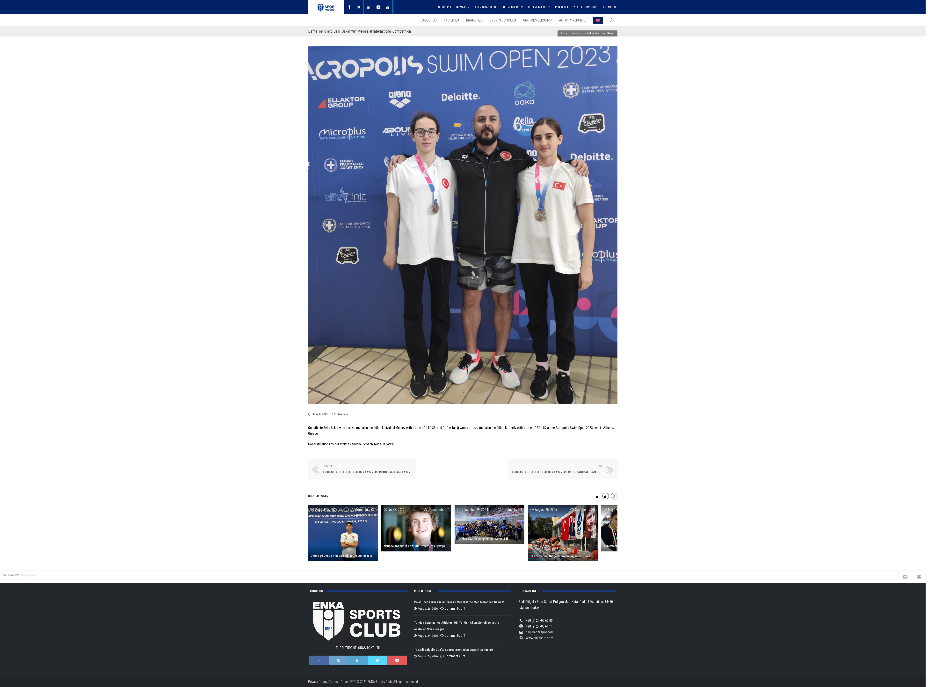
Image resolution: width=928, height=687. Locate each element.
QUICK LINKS (445, 7)
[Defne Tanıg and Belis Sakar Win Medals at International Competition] (462, 225)
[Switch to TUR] (598, 20)
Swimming (343, 414)
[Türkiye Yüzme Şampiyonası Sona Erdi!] (489, 524)
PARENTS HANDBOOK (485, 7)
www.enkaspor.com (539, 638)
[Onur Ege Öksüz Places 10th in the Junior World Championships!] (343, 533)
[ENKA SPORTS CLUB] (326, 7)
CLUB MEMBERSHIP (539, 7)
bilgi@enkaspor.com (540, 632)
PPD (353, 682)
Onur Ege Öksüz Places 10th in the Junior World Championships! (354, 555)
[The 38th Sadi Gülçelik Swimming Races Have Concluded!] (563, 533)
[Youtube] (388, 7)
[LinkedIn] (358, 660)
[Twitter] (359, 7)
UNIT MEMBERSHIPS (512, 7)
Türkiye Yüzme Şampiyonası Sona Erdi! (482, 539)
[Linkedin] (368, 7)
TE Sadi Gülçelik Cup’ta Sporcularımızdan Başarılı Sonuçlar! (453, 649)
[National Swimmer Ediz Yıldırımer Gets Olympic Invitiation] (416, 528)
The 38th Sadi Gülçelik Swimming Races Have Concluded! (568, 556)
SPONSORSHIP (561, 7)
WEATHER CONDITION (585, 7)
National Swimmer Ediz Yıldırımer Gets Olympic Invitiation (422, 546)
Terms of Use (338, 682)
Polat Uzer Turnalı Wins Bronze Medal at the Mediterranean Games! (459, 602)
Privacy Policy (317, 682)
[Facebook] (349, 7)
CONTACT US (609, 7)
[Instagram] (378, 7)
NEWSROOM (463, 7)
